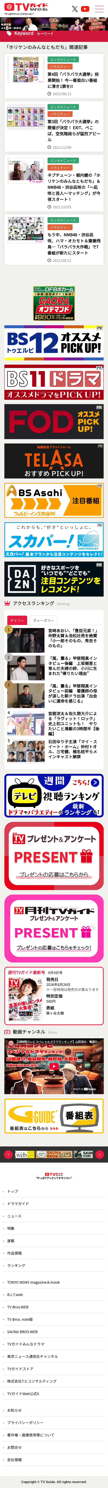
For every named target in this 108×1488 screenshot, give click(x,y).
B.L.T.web (15, 1294)
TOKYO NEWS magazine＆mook (33, 1282)
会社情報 (14, 1459)
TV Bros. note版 (20, 1319)
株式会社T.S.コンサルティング (32, 1381)
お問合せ (14, 1447)
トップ (12, 1191)
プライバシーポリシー (25, 1422)
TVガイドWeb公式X (23, 1393)
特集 (10, 1228)
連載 (10, 1240)
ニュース (14, 1215)
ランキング (16, 1265)
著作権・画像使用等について (31, 1434)
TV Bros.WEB (17, 1306)
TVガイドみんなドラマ (25, 1343)
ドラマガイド (18, 1203)
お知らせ (14, 1410)
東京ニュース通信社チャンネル (32, 1356)
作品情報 (14, 1253)
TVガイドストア (20, 1368)
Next (99, 1154)
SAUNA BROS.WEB (22, 1331)
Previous (8, 1154)
